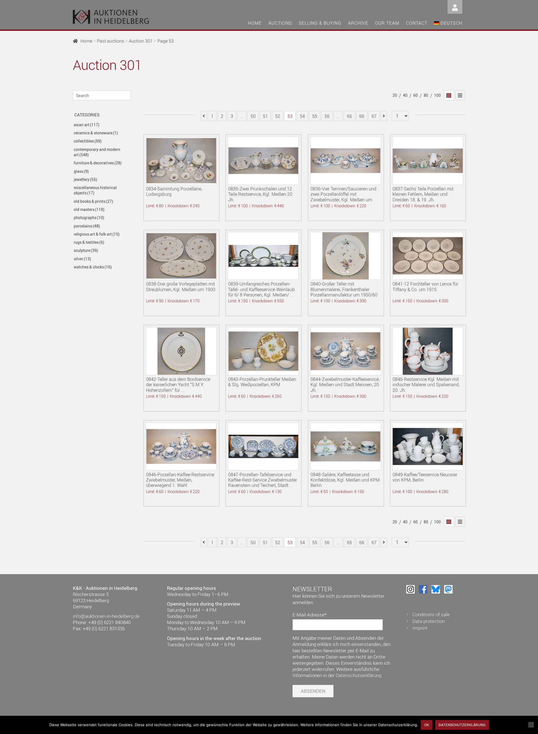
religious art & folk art (97, 234)
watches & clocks (93, 267)
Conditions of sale (431, 614)
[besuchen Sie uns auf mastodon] (448, 589)
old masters (89, 209)
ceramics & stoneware (96, 132)
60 (415, 95)
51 (265, 116)
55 (314, 116)
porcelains (87, 226)
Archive (358, 23)
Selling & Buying (320, 23)
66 (361, 116)
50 (253, 116)
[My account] (455, 6)
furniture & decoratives (98, 162)
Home (255, 23)
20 (395, 95)
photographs (89, 217)
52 (277, 116)
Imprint (420, 628)
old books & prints (93, 201)
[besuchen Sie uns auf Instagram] (410, 589)
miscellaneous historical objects (95, 190)
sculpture (86, 250)
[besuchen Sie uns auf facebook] (423, 589)
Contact (416, 23)
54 (302, 116)
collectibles (88, 141)
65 (349, 116)
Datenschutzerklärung (358, 675)
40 (405, 95)
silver (82, 258)
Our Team (387, 23)
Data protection (428, 621)
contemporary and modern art (97, 152)
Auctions (280, 23)
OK (426, 724)
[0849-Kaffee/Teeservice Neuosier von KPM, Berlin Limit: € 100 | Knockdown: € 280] (427, 446)
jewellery (85, 179)
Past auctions (110, 41)
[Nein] (531, 725)
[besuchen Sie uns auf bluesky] (436, 589)
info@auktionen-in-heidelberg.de (106, 616)
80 (426, 95)
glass (81, 171)
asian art (86, 124)
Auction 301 (141, 41)
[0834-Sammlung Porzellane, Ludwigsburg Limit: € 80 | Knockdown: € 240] (181, 161)
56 (327, 116)
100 (437, 95)
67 (374, 116)
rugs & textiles (89, 242)
